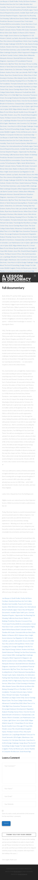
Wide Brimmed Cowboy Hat (17, 607)
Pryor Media (17, 871)
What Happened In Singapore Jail (20, 658)
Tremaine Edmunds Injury (19, 84)
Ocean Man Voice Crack (29, 24)
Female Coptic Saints (9, 675)
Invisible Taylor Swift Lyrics (29, 13)
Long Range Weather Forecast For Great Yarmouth (20, 120)
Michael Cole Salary (6, 86)
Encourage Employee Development (17, 98)
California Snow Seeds (16, 18)
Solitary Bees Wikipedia (26, 55)
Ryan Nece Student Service (14, 75)
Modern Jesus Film (14, 115)
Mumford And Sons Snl (7, 4)
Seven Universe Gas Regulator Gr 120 (21, 35)
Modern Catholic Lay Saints (9, 38)
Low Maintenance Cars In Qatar (19, 106)
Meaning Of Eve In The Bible (24, 81)
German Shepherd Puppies (9, 15)
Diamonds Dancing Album (18, 67)
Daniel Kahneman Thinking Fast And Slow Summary (19, 652)
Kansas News (16, 101)
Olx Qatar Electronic (19, 740)
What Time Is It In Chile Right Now (11, 95)
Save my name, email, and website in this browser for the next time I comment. (18, 814)
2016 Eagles (4, 123)
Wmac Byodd (13, 112)
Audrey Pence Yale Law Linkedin (16, 72)
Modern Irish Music (12, 47)
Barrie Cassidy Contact (10, 55)
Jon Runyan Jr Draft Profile (9, 1)
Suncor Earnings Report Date (18, 89)
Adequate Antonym (6, 58)
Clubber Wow (32, 84)
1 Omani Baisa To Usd (21, 723)
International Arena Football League (21, 10)
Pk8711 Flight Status (15, 681)
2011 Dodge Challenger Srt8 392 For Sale (14, 44)
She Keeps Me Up (25, 64)
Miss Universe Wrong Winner (13, 41)
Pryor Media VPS (22, 874)
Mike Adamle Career (21, 78)
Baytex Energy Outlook (13, 649)
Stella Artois (9, 69)
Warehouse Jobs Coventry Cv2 (19, 123)
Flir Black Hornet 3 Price (13, 118)
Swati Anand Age (28, 135)
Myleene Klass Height (26, 635)
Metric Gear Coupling (30, 41)
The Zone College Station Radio (21, 700)
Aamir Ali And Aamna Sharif (11, 629)
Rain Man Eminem (13, 678)
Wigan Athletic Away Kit (21, 109)
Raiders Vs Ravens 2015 (21, 33)
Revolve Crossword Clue (16, 21)
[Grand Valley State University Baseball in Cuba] (16, 278)
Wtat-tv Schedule (13, 717)
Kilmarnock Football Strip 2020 (25, 92)
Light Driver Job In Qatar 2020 (18, 720)
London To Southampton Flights (10, 27)
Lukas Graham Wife (23, 50)
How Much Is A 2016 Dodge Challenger (20, 126)
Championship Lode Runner (24, 103)
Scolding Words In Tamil (10, 672)
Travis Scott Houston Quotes (16, 7)
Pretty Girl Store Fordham (27, 1)
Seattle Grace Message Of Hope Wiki (19, 726)
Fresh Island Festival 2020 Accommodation (16, 624)
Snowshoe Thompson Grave (22, 706)
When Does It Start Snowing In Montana (21, 683)
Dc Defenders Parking (20, 69)
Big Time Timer (13, 64)
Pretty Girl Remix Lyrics (24, 132)
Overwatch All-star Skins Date (25, 632)
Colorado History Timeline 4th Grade (16, 30)
